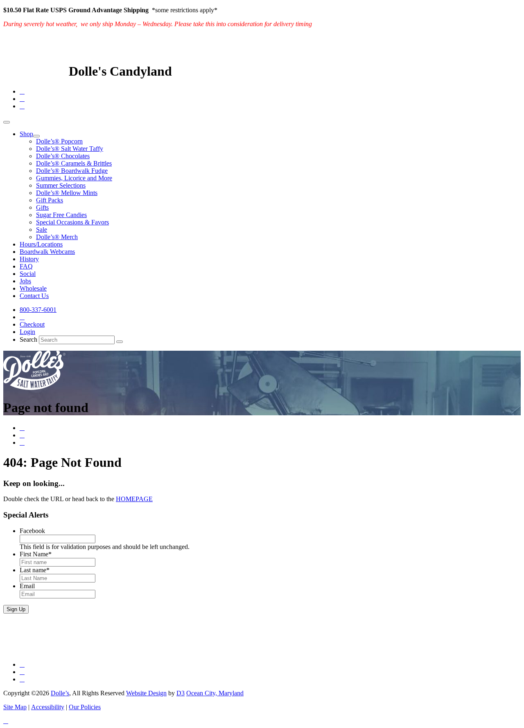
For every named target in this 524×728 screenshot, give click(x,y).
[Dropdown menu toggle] (36, 136)
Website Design (146, 693)
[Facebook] (22, 91)
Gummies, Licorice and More (74, 178)
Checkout (32, 324)
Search (28, 339)
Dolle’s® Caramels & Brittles (74, 163)
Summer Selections (61, 185)
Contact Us (34, 295)
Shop (26, 133)
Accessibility (47, 706)
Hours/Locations (41, 244)
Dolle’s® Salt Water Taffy (69, 148)
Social (28, 273)
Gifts (42, 207)
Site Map (15, 706)
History (29, 258)
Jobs (25, 281)
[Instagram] (22, 106)
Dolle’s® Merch (57, 236)
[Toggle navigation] (6, 122)
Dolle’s (60, 693)
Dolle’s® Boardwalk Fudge (72, 170)
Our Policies (85, 706)
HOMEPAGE (134, 498)
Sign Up (16, 609)
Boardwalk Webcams (47, 251)
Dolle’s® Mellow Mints (66, 192)
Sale (41, 229)
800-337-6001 (38, 309)
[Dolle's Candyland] (34, 71)
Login (27, 331)
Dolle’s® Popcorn (59, 141)
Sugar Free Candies (61, 214)
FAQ (26, 266)
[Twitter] (22, 98)
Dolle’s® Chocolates (63, 155)
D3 (180, 693)
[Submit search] (119, 341)
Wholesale (33, 288)
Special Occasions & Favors (72, 222)
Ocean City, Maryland (215, 693)
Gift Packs (49, 200)
